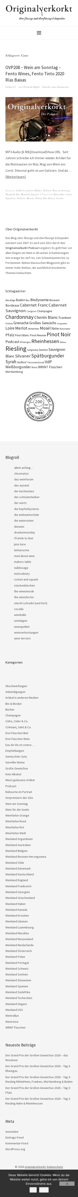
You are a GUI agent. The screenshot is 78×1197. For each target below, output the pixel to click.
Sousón (59, 198)
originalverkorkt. (35, 1167)
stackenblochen (24, 585)
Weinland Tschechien (18, 998)
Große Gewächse (16, 768)
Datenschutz (55, 1167)
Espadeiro (10, 198)
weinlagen (20, 621)
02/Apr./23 (10, 86)
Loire (10, 328)
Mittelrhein (33, 328)
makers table (22, 562)
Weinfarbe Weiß (15, 833)
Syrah (10, 362)
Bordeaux (12, 305)
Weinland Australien (18, 845)
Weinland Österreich (18, 951)
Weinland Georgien (17, 892)
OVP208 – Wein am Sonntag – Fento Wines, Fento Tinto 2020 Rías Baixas (34, 73)
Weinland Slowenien (18, 980)
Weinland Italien (15, 904)
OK (33, 1190)
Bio (28, 300)
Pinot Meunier (38, 335)
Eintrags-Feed (14, 1137)
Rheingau (25, 342)
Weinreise (11, 1022)
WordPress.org (15, 1149)
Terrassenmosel (35, 362)
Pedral (38, 198)
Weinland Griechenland (20, 898)
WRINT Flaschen (50, 367)
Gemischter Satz (16, 756)
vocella (18, 609)
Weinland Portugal (17, 963)
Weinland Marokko (17, 933)
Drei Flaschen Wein (17, 739)
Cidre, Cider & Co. (16, 721)
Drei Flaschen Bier (17, 733)
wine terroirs (22, 638)
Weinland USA (14, 1010)
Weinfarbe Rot (12, 194)
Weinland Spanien (30, 194)
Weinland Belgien (16, 851)
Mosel (45, 328)
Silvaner (23, 356)
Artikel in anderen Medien (29, 190)
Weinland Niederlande (19, 945)
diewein (19, 527)
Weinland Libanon (16, 921)
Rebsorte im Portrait (18, 792)
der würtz (20, 503)
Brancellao (59, 194)
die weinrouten (24, 520)
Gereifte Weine (15, 762)
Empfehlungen (14, 751)
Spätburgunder (47, 355)
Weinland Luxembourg (19, 927)
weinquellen (22, 627)
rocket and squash (26, 579)
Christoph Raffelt (31, 86)
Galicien (21, 198)
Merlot (21, 328)
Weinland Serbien (16, 974)
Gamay (9, 323)
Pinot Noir (59, 334)
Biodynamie (39, 299)
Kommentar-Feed (16, 1143)
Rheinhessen (45, 341)
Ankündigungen (15, 692)
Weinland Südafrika (17, 992)
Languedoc (62, 323)
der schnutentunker (27, 497)
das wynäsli (21, 485)
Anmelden (11, 1132)
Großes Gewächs (42, 322)
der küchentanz (24, 491)
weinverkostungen (26, 632)
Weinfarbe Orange (17, 815)
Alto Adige (10, 300)
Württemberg (14, 372)
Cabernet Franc (34, 305)
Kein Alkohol (13, 774)
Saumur (43, 350)
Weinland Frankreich (18, 886)
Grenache (21, 323)
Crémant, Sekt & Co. (18, 727)
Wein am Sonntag (61, 190)
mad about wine (24, 556)
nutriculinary (22, 574)
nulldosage (21, 568)
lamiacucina (21, 550)
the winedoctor (24, 597)
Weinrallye (12, 1016)
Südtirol (21, 362)
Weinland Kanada (16, 910)
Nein (44, 1190)
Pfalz (9, 334)
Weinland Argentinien (19, 839)
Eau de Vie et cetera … (20, 745)
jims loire (20, 544)
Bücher (10, 709)
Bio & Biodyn (13, 704)
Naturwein (65, 328)
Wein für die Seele (17, 810)
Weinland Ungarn (16, 1004)
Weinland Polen (15, 957)
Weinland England (16, 880)
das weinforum (23, 479)
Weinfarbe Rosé (15, 821)
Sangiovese (32, 349)
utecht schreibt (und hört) (30, 603)
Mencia (30, 198)
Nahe (55, 328)
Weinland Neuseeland (19, 939)
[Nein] (67, 1183)
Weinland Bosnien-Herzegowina (25, 857)
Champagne (44, 311)
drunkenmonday (24, 532)
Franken (64, 317)
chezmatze (21, 473)
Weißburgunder (18, 367)
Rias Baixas (49, 198)
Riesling (15, 348)
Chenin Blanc (46, 317)
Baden (20, 300)
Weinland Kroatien (17, 915)
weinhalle (20, 615)
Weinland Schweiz (17, 968)
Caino (69, 194)
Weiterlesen (15, 177)
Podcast (47, 190)
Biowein (54, 300)
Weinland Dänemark (18, 868)
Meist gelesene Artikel (20, 780)
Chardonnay (19, 316)
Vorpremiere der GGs (19, 798)
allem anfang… (23, 468)
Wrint (34, 367)
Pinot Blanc (22, 335)
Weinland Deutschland (19, 874)
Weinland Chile (14, 863)
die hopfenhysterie (26, 509)
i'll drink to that (23, 538)
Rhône (63, 342)
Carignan (31, 311)
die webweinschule (26, 515)
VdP (48, 361)
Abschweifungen (16, 686)
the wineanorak (24, 591)
